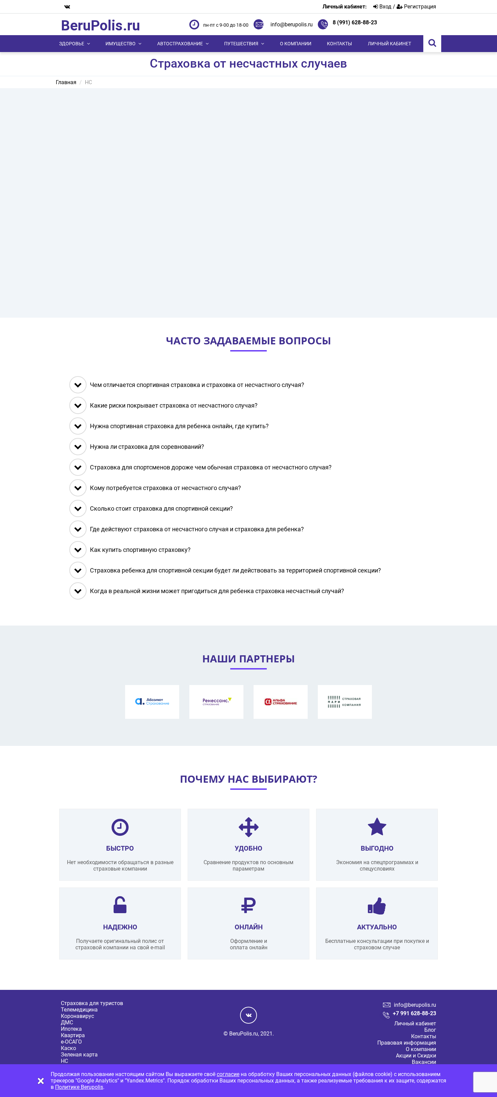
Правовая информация (406, 1043)
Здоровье (71, 43)
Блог (430, 1030)
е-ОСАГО (71, 1042)
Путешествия (241, 43)
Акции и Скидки (416, 1055)
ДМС (67, 1022)
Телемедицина (79, 1009)
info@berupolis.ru (291, 24)
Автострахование (180, 43)
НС (64, 1061)
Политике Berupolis (79, 1087)
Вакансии (424, 1062)
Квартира (73, 1035)
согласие (228, 1074)
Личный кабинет (389, 43)
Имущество (120, 43)
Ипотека (71, 1029)
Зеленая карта (79, 1054)
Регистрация (419, 6)
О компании (295, 43)
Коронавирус (77, 1016)
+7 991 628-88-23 (414, 1013)
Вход (385, 6)
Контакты (339, 43)
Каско (68, 1048)
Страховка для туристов (92, 1003)
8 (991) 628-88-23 (355, 22)
